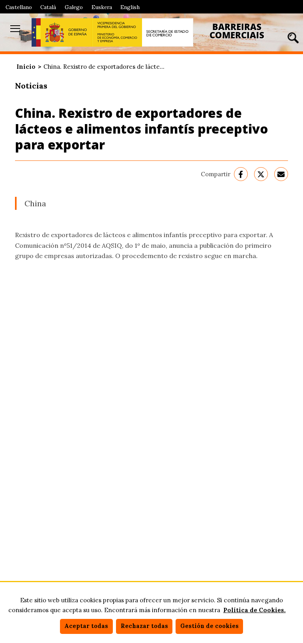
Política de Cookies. (254, 610)
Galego (74, 7)
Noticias (31, 86)
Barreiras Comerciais (236, 31)
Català (48, 7)
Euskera (102, 7)
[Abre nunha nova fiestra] (62, 32)
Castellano (19, 7)
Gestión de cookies (209, 626)
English (130, 7)
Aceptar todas (86, 626)
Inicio (26, 66)
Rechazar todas (144, 626)
